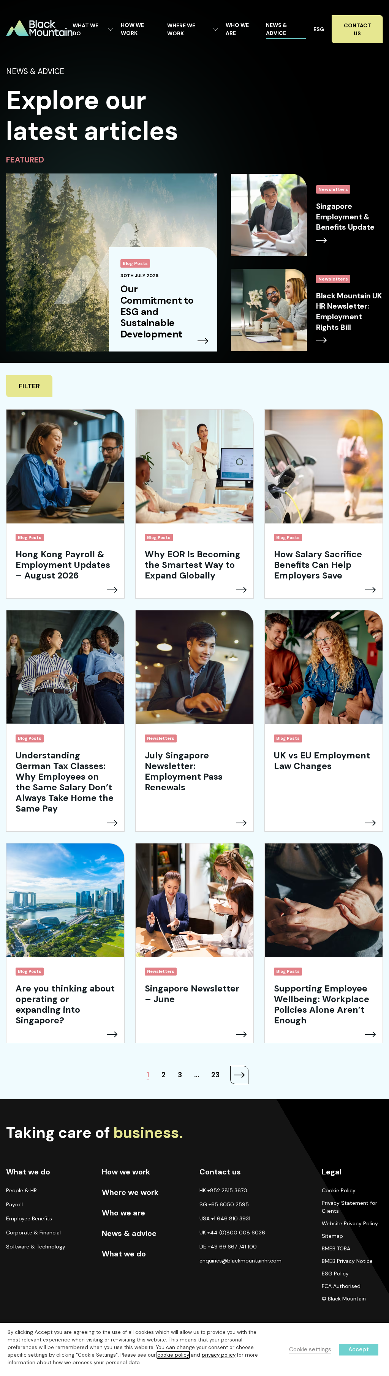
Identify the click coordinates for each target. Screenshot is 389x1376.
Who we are (123, 1213)
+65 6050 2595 (229, 1204)
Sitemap (332, 1236)
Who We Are (237, 29)
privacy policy (219, 1355)
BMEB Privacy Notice (347, 1261)
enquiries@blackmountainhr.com (240, 1260)
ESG (318, 29)
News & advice (129, 1233)
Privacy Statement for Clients (349, 1206)
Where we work (130, 1192)
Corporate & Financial (33, 1232)
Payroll (14, 1204)
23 (215, 1075)
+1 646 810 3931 (230, 1218)
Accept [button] (358, 1349)
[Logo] (39, 28)
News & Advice (276, 29)
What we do (124, 1254)
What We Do (85, 29)
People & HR (21, 1190)
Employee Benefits (29, 1218)
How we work (126, 1172)
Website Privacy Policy (350, 1223)
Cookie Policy (339, 1190)
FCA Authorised (341, 1286)
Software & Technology (35, 1246)
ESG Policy (335, 1273)
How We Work (132, 29)
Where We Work (181, 29)
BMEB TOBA (336, 1248)
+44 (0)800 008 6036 (236, 1232)
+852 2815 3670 (227, 1190)
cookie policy (173, 1355)
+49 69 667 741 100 (232, 1246)
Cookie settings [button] (310, 1349)
